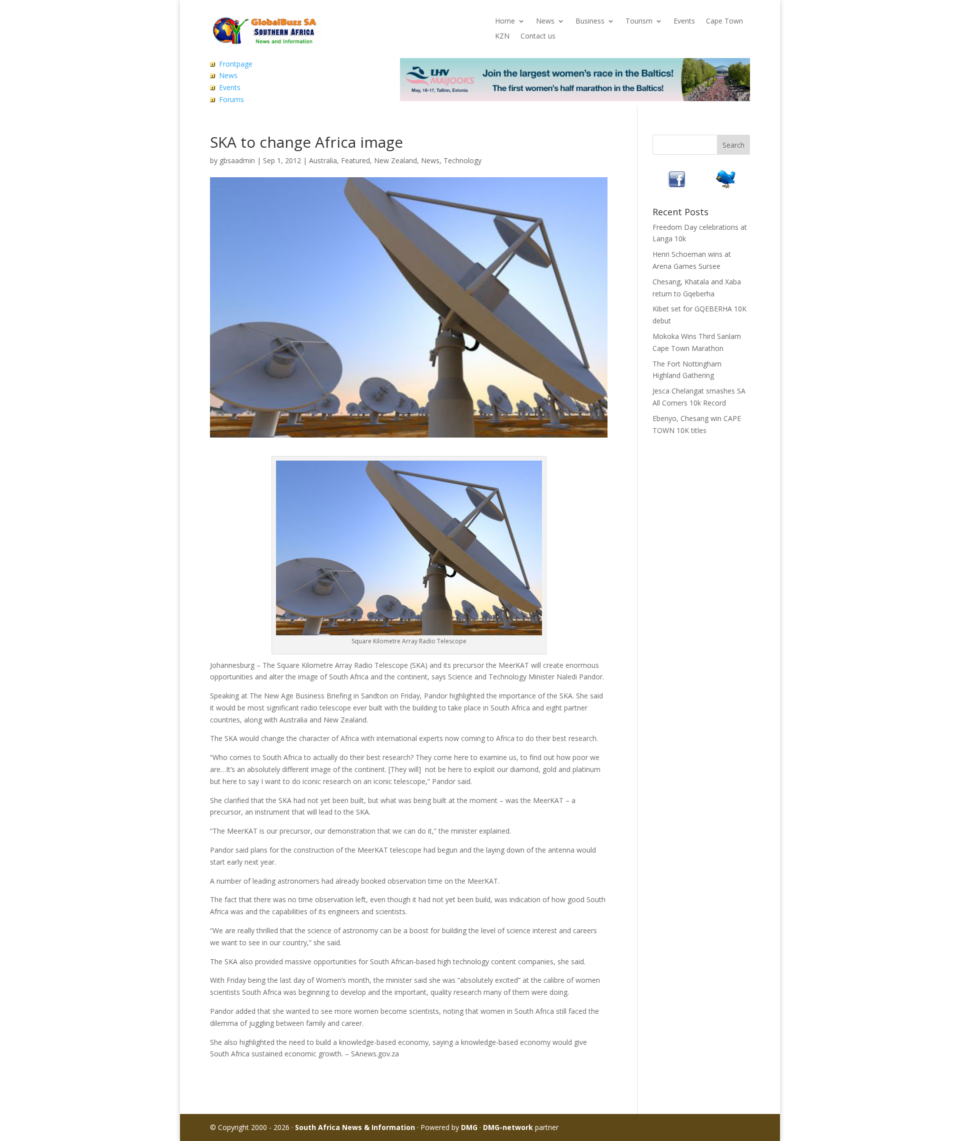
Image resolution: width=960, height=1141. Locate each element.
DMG (469, 1127)
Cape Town (724, 22)
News (545, 22)
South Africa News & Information (355, 1127)
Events (684, 22)
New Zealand (395, 160)
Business (590, 22)
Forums (231, 99)
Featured (355, 160)
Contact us (538, 37)
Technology (463, 160)
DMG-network (508, 1127)
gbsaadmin (237, 160)
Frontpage (235, 64)
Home (505, 22)
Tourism (639, 22)
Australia (323, 160)
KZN (502, 37)
